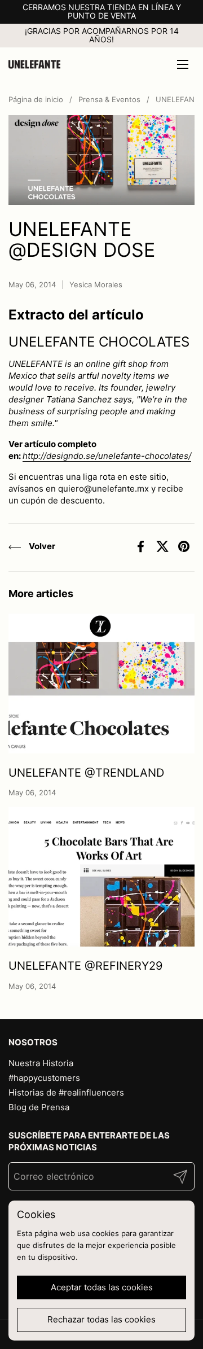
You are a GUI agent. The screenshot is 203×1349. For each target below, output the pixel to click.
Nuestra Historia (40, 1063)
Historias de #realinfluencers (66, 1092)
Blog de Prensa (38, 1107)
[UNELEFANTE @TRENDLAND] (101, 684)
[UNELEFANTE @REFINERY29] (101, 877)
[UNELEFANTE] (34, 64)
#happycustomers (44, 1077)
